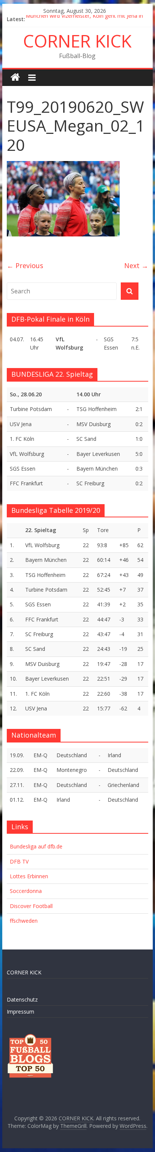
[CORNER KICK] (15, 77)
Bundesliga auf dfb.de (36, 846)
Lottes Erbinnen (29, 876)
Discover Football (31, 906)
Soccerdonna (26, 890)
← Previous (25, 265)
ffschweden (24, 920)
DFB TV (19, 861)
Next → (136, 265)
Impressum (20, 1011)
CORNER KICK (77, 40)
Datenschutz (22, 999)
